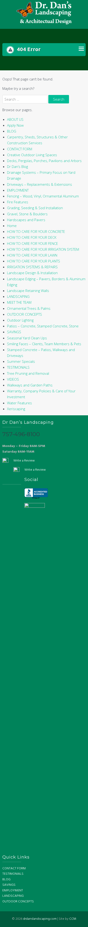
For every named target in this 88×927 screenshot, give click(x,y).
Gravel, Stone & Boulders (27, 214)
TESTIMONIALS (18, 367)
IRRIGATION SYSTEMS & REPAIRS (32, 267)
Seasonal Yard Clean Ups (27, 338)
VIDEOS (13, 379)
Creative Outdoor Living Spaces (32, 154)
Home (12, 225)
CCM (72, 919)
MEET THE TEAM (19, 302)
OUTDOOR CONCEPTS (24, 314)
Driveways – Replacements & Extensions (39, 184)
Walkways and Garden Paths (30, 385)
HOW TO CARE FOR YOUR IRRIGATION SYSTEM (43, 249)
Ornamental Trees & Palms (28, 308)
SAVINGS (14, 331)
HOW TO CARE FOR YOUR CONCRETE (36, 231)
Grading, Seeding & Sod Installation (35, 207)
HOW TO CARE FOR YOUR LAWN (32, 255)
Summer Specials (21, 361)
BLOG (11, 131)
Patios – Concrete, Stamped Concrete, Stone (43, 326)
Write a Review (24, 460)
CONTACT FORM (19, 149)
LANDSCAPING (18, 296)
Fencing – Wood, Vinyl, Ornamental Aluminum (43, 196)
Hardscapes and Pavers (26, 219)
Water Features (19, 403)
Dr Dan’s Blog (17, 166)
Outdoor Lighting (20, 320)
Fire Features (17, 202)
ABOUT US (15, 119)
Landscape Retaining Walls (28, 290)
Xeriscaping (16, 408)
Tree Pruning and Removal (28, 373)
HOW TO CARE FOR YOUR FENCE (32, 243)
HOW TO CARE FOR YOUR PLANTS (33, 261)
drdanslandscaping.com (40, 919)
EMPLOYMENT (18, 190)
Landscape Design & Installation (32, 272)
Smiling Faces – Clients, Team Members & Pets (44, 343)
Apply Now (15, 125)
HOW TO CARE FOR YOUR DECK (31, 237)
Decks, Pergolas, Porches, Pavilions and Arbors (44, 160)
